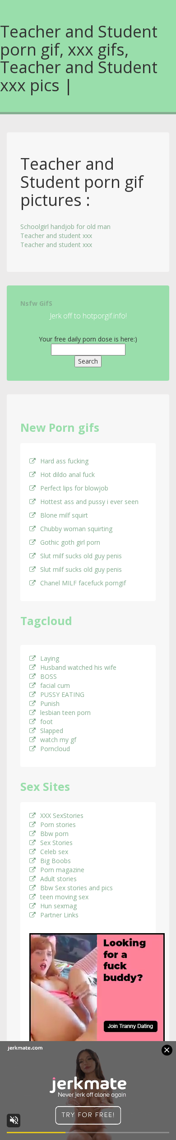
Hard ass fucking (64, 461)
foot (46, 721)
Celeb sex (54, 851)
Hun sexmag (58, 906)
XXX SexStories (61, 815)
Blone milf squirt (64, 515)
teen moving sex (64, 896)
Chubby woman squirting (76, 528)
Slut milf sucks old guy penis (81, 555)
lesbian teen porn (65, 712)
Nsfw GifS (36, 303)
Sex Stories (56, 842)
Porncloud (55, 748)
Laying (49, 658)
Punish (50, 703)
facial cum (55, 685)
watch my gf (58, 739)
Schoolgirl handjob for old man (65, 226)
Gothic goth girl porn (70, 542)
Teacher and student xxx (56, 235)
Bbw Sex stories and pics (76, 887)
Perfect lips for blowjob (74, 488)
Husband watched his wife (78, 667)
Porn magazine (62, 869)
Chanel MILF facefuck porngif (83, 583)
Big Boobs (55, 860)
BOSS (48, 676)
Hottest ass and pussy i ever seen (89, 501)
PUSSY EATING (62, 694)
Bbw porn (54, 833)
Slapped (51, 730)
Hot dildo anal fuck (67, 474)
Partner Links (59, 915)
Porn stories (58, 824)
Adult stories (58, 878)
